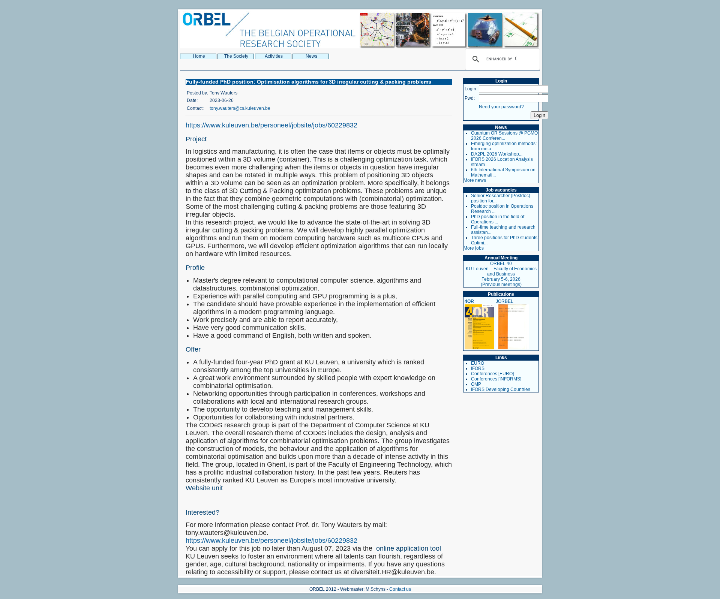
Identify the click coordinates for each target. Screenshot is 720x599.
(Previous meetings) (501, 284)
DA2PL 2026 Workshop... (496, 154)
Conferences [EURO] (492, 373)
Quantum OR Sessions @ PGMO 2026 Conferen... (504, 135)
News (311, 56)
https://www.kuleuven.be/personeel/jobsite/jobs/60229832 (271, 125)
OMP (476, 384)
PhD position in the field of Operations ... (497, 219)
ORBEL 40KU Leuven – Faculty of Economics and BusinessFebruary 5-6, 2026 (501, 271)
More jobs (474, 248)
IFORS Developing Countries (500, 389)
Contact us (400, 589)
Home (199, 56)
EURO (477, 363)
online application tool (409, 548)
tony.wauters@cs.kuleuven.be (240, 108)
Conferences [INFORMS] (496, 379)
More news (475, 180)
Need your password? (501, 106)
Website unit (204, 488)
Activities (274, 56)
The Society (236, 56)
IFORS (477, 368)
